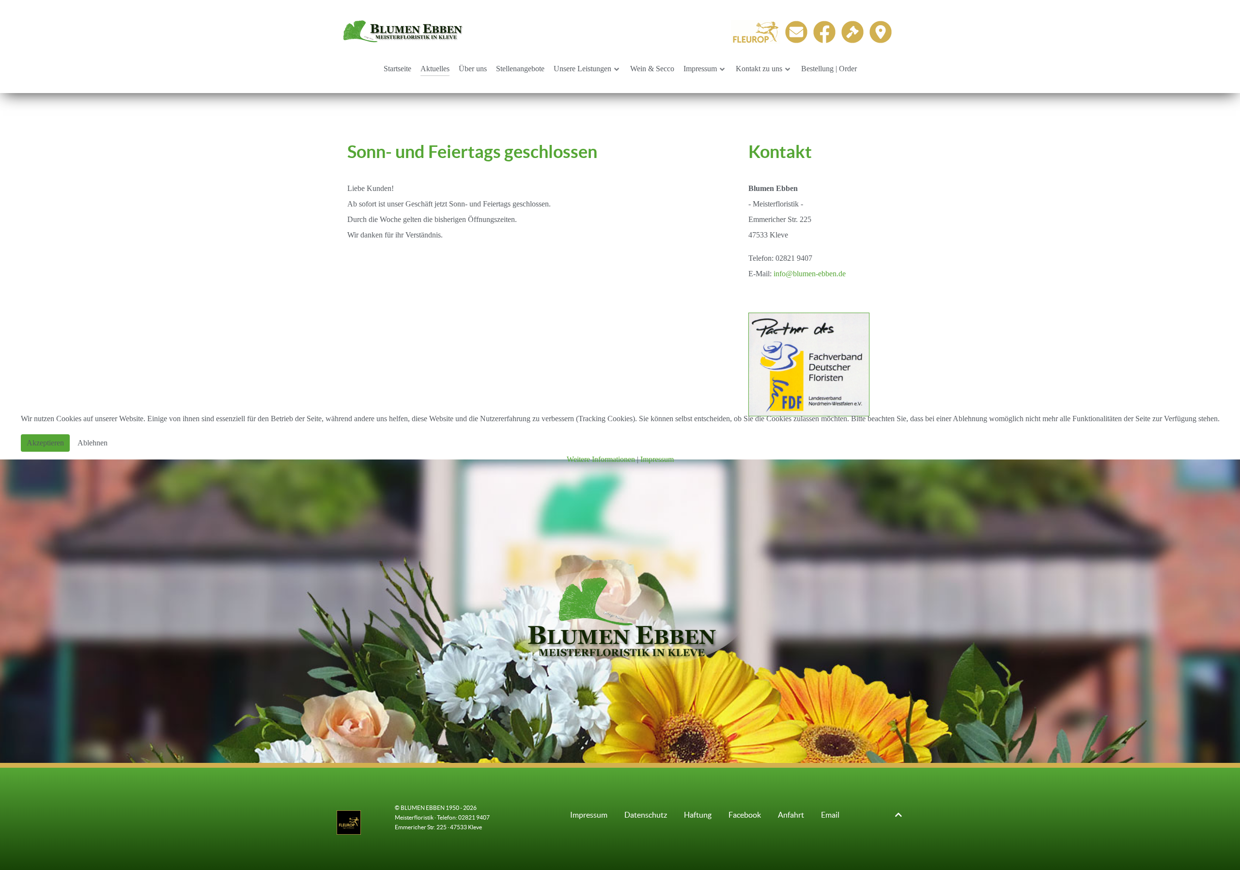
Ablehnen (93, 443)
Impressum (657, 459)
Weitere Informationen (601, 459)
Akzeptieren (45, 443)
